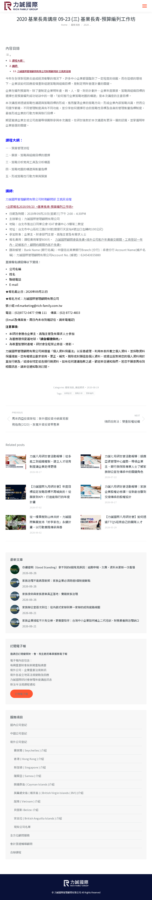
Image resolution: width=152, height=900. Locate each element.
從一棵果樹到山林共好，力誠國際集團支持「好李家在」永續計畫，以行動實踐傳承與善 (50, 521)
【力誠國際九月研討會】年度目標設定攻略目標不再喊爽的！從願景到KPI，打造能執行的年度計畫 (50, 494)
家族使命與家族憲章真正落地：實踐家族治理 (50, 594)
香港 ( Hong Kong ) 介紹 (29, 759)
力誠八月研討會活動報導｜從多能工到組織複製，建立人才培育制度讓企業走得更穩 (50, 461)
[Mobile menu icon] (144, 6)
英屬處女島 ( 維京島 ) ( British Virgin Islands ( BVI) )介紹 (48, 793)
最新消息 (69, 387)
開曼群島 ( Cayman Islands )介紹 (34, 784)
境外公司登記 (18, 742)
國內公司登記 (18, 725)
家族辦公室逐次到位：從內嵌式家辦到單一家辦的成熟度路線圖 (61, 607)
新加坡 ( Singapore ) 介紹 (30, 767)
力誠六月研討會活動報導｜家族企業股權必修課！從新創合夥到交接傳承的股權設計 (125, 491)
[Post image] (16, 461)
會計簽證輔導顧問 (21, 844)
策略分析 (79, 393)
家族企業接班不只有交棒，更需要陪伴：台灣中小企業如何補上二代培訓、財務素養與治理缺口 (80, 620)
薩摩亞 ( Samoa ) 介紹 (27, 776)
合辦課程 (15, 852)
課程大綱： (18, 60)
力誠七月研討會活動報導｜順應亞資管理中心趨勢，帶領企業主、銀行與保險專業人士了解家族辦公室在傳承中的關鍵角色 (125, 464)
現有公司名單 (22, 827)
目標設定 (68, 393)
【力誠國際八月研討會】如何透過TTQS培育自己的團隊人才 (125, 519)
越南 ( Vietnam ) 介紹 (27, 801)
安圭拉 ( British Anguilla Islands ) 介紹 (38, 818)
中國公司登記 (18, 733)
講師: (15, 66)
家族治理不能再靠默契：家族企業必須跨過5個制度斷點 (56, 580)
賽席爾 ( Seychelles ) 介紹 (30, 750)
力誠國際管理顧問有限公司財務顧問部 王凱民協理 (44, 71)
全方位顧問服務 (20, 835)
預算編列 (90, 393)
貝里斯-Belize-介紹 (26, 810)
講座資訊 (79, 387)
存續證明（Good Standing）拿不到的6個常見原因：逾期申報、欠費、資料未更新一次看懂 (78, 567)
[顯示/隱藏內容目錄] (8, 55)
